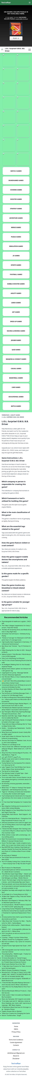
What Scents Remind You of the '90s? (13, 964)
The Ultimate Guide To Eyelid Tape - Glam (15, 773)
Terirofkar (6, 2)
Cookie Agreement (16, 1042)
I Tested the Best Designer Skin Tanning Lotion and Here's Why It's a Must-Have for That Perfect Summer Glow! (16, 831)
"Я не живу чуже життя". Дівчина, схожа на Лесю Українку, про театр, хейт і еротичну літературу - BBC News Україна (16, 1003)
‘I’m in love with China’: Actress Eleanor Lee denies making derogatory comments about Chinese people (16, 779)
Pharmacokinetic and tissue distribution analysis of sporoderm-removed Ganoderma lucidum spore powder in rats (16, 886)
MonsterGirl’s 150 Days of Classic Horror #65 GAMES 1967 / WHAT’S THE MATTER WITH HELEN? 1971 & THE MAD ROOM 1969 (16, 974)
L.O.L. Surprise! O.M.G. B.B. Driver (13, 417)
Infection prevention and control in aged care (16, 822)
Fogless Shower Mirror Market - (12, 1011)
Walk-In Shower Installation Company (14, 970)
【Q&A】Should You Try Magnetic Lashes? (15, 939)
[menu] (29, 2)
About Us (16, 1056)
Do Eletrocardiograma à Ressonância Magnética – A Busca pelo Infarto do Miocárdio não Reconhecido (16, 699)
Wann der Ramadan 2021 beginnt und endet (16, 999)
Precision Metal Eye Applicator (11, 675)
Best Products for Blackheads (11, 868)
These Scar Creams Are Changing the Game (16, 1013)
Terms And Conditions (16, 1040)
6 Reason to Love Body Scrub (11, 745)
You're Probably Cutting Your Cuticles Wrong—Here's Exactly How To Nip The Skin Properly (16, 864)
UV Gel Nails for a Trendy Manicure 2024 (15, 894)
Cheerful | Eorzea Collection (11, 775)
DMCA (16, 1029)
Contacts (16, 1045)
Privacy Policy (16, 1032)
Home (16, 1026)
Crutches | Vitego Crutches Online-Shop (15, 937)
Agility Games (15, 415)
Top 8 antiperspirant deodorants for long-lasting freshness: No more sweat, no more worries (16, 798)
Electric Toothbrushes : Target (11, 1015)
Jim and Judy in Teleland (9, 855)
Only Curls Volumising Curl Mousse (13, 658)
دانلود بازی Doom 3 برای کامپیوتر (11, 757)
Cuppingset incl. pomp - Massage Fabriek (15, 673)
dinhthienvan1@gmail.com (16, 1053)
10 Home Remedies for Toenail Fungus (14, 958)
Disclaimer (16, 1058)
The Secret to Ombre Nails (10, 771)
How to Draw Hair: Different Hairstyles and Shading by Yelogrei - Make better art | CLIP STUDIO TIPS (16, 749)
